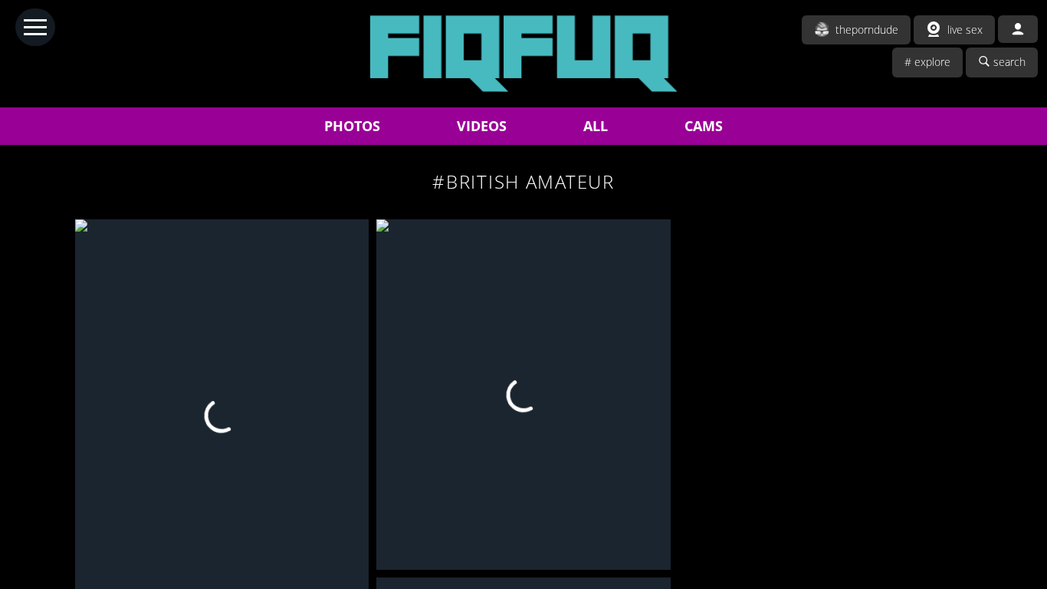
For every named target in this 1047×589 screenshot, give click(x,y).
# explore (927, 61)
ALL (595, 126)
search (1009, 61)
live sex (965, 29)
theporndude (866, 29)
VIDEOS (482, 126)
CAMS (703, 126)
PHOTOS (352, 126)
